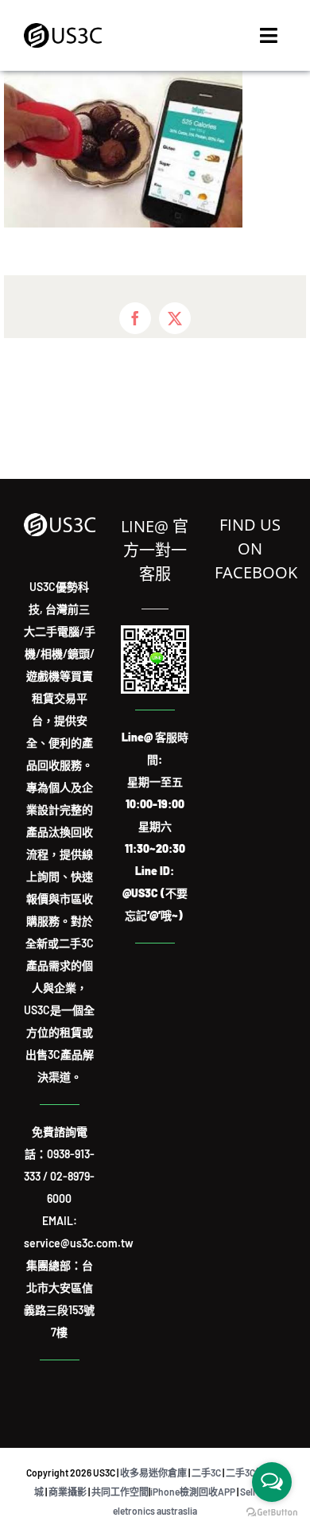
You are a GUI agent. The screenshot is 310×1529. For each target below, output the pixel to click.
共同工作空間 (120, 1491)
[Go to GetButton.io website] (271, 1513)
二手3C (206, 1472)
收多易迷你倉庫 (153, 1472)
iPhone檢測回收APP (192, 1491)
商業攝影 (67, 1491)
